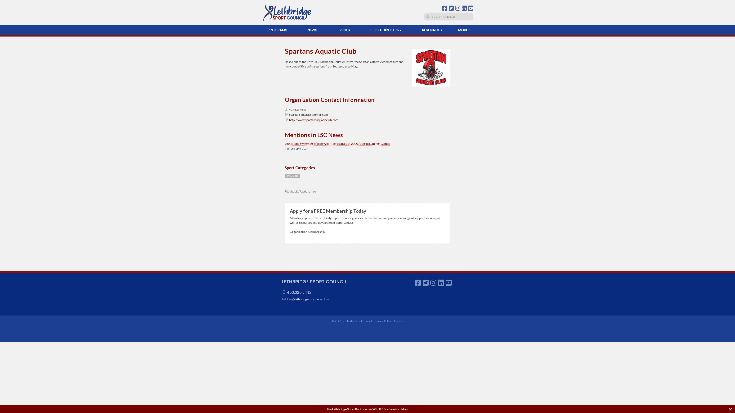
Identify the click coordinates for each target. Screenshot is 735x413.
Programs (277, 30)
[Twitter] (451, 8)
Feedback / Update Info (300, 191)
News (312, 30)
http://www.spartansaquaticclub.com (313, 120)
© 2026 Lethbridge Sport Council (352, 321)
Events (344, 30)
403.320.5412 (299, 292)
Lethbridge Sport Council (314, 282)
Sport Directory (386, 30)
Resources (432, 30)
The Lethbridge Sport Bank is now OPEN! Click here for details (367, 409)
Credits (398, 321)
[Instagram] (457, 8)
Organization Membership (307, 231)
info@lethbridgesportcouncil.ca (308, 299)
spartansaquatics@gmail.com (308, 114)
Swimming (292, 176)
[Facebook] (444, 8)
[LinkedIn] (464, 8)
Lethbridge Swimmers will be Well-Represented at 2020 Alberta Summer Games (337, 143)
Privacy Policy (383, 321)
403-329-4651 (297, 109)
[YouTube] (470, 8)
